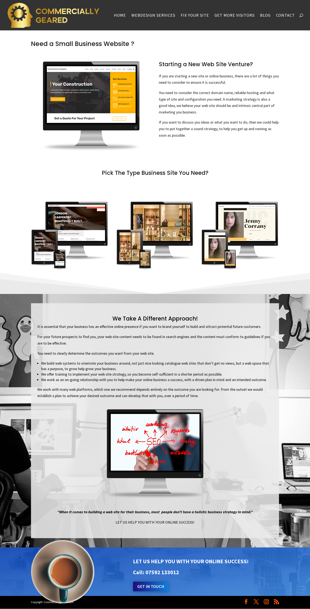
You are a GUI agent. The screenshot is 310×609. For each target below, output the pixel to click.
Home (120, 16)
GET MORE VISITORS (234, 16)
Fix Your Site (195, 16)
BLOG (265, 16)
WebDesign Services (153, 16)
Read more (69, 246)
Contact (285, 16)
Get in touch (150, 586)
